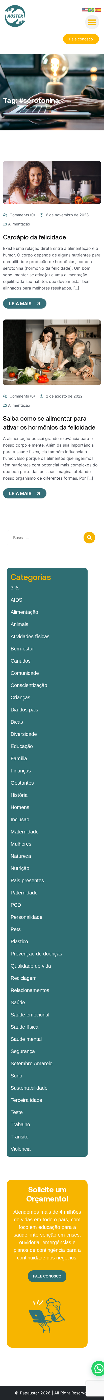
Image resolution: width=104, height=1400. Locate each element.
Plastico (19, 941)
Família (19, 758)
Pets (16, 929)
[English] (85, 9)
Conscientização (29, 685)
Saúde (18, 1002)
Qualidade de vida (31, 966)
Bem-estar (22, 648)
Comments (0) (22, 214)
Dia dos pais (24, 709)
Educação (22, 746)
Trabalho (20, 1124)
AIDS (16, 600)
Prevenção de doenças (36, 953)
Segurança (23, 1051)
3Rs (15, 587)
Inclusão (20, 819)
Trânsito (20, 1136)
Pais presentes (27, 880)
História (19, 795)
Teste (17, 1112)
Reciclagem (24, 978)
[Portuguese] (91, 9)
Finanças (21, 770)
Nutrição (20, 868)
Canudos (21, 661)
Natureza (21, 856)
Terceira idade (26, 1100)
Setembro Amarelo (32, 1063)
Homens (20, 807)
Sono (16, 1075)
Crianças (20, 697)
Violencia (21, 1149)
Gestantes (22, 783)
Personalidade (26, 917)
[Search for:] (52, 537)
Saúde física (24, 1027)
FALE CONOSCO (47, 1276)
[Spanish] (98, 9)
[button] (92, 22)
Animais (19, 624)
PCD (16, 905)
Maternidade (25, 831)
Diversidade (24, 734)
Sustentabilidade (29, 1088)
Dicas (17, 722)
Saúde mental (26, 1039)
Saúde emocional (30, 1014)
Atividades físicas (30, 636)
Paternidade (24, 892)
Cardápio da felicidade (34, 237)
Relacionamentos (30, 990)
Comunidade (25, 673)
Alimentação (19, 224)
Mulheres (21, 844)
